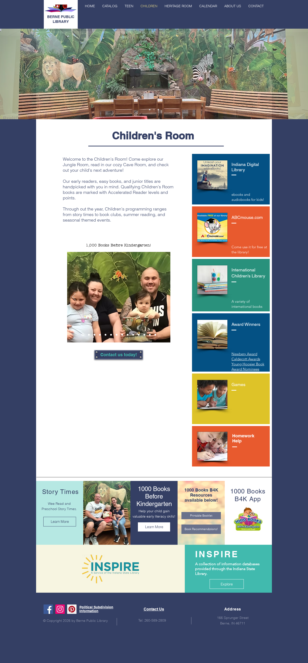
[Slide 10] (133, 335)
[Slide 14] (155, 335)
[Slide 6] (111, 335)
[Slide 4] (100, 335)
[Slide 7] (116, 335)
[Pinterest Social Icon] (72, 609)
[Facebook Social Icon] (48, 609)
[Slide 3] (154, 109)
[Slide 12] (144, 335)
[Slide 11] (139, 335)
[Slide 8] (122, 335)
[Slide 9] (127, 335)
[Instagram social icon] (60, 609)
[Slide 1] (158, 109)
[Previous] (26, 74)
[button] (233, 6)
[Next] (281, 74)
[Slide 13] (150, 335)
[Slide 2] (149, 109)
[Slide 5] (105, 335)
